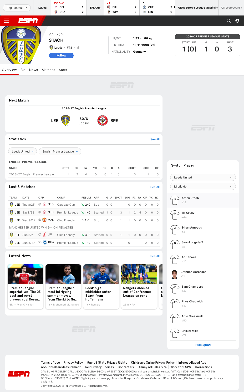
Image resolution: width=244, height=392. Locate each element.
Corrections (203, 367)
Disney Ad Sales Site (152, 367)
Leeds (58, 47)
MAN (51, 220)
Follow (61, 55)
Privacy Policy (73, 362)
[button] (229, 21)
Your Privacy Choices (99, 367)
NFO (51, 204)
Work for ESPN (180, 367)
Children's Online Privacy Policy (153, 362)
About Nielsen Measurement (61, 367)
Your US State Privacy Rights (107, 362)
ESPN (28, 20)
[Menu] (6, 20)
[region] (107, 171)
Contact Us (126, 367)
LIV (50, 234)
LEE (17, 204)
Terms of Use (50, 362)
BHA (51, 242)
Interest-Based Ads (192, 362)
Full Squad (203, 345)
